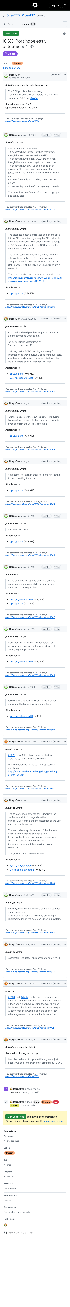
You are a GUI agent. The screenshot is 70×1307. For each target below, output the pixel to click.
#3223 (11, 755)
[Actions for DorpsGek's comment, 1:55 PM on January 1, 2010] (64, 983)
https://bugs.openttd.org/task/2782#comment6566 (30, 555)
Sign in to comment (53, 1121)
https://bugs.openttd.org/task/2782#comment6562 (30, 391)
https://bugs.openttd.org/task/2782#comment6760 (30, 883)
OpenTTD (13, 15)
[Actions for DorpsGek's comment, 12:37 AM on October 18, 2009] (64, 944)
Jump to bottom (11, 67)
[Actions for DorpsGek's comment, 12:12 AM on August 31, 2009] (64, 403)
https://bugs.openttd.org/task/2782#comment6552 (30, 209)
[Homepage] (35, 5)
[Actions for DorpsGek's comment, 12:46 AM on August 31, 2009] (64, 461)
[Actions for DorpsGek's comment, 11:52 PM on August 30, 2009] (64, 318)
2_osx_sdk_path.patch (22, 869)
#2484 (34, 98)
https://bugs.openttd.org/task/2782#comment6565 (30, 504)
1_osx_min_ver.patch (21, 865)
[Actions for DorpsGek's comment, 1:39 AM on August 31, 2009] (64, 567)
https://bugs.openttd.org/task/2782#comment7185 (29, 1028)
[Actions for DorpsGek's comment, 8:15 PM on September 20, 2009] (64, 741)
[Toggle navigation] (5, 5)
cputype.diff (16, 293)
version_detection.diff (21, 377)
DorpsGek (14, 74)
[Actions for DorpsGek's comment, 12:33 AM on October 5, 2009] (64, 895)
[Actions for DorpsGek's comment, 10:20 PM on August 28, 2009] (64, 135)
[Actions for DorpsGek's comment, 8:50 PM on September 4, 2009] (64, 687)
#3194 (11, 997)
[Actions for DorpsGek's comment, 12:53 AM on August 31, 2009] (64, 516)
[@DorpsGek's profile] (6, 75)
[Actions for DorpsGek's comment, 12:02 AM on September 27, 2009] (64, 800)
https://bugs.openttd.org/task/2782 (22, 121)
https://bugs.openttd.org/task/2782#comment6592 (30, 729)
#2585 (24, 997)
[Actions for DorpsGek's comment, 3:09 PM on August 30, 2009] (64, 221)
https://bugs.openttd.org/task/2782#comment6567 (30, 617)
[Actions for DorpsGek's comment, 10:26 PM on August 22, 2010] (64, 1039)
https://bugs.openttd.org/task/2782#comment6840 (30, 971)
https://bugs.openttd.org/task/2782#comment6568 (30, 675)
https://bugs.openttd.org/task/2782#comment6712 (29, 788)
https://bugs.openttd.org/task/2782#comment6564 (30, 449)
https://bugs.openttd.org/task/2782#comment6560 (30, 307)
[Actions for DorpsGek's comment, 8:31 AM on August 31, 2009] (64, 629)
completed (15, 1092)
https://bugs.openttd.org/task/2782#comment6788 (30, 932)
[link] (17, 1089)
